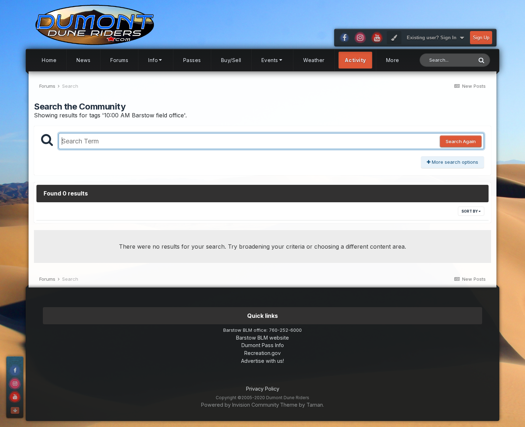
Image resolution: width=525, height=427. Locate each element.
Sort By (470, 211)
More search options (454, 162)
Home (49, 60)
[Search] (481, 60)
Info (153, 60)
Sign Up (481, 37)
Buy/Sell (231, 60)
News (83, 60)
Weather (314, 60)
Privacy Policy (262, 389)
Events (269, 60)
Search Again (461, 141)
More (392, 60)
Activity (355, 60)
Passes (192, 60)
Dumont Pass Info (262, 345)
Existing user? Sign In (433, 37)
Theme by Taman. (302, 405)
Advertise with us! (262, 361)
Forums (119, 60)
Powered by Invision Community (240, 405)
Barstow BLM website (262, 338)
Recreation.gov (262, 353)
